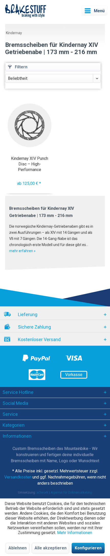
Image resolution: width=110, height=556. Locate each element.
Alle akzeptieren (51, 548)
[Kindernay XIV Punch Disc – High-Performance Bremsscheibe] (29, 125)
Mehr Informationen (74, 532)
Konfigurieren (88, 548)
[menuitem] (94, 11)
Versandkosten (17, 477)
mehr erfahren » (22, 251)
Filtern (20, 66)
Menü (99, 10)
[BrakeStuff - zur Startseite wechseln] (25, 11)
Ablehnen (17, 548)
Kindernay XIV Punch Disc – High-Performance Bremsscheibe (29, 164)
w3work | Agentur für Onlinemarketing (64, 492)
